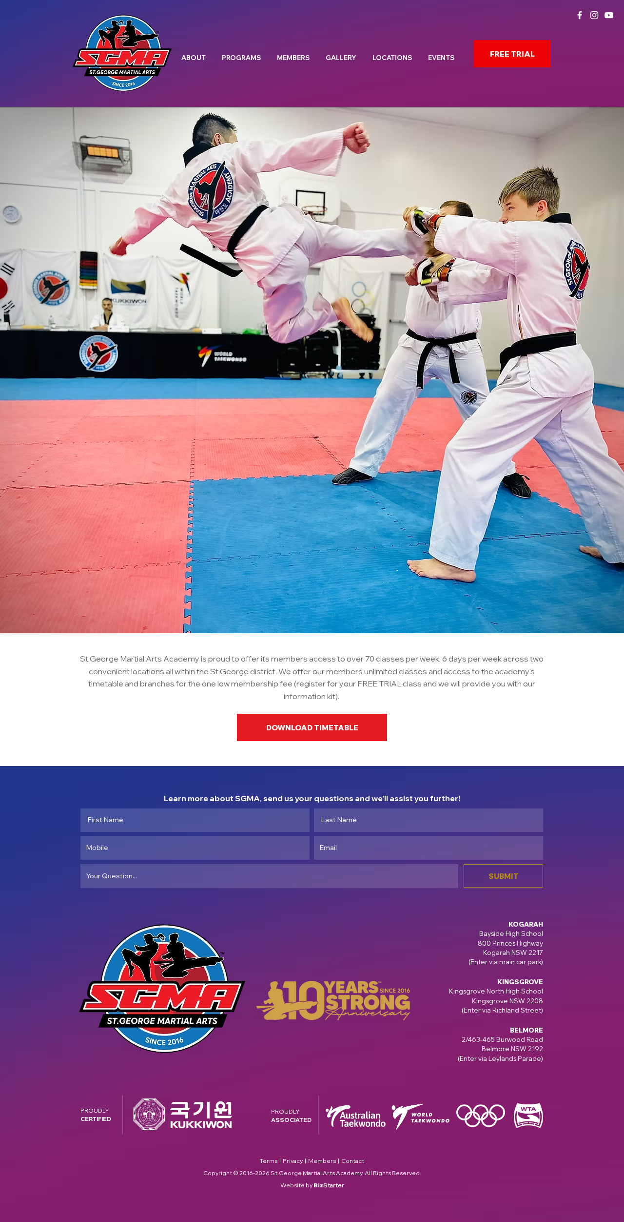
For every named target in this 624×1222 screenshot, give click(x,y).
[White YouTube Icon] (609, 15)
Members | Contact (336, 1160)
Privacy (293, 1160)
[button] (195, 53)
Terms (268, 1160)
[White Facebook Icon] (579, 15)
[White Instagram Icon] (594, 15)
